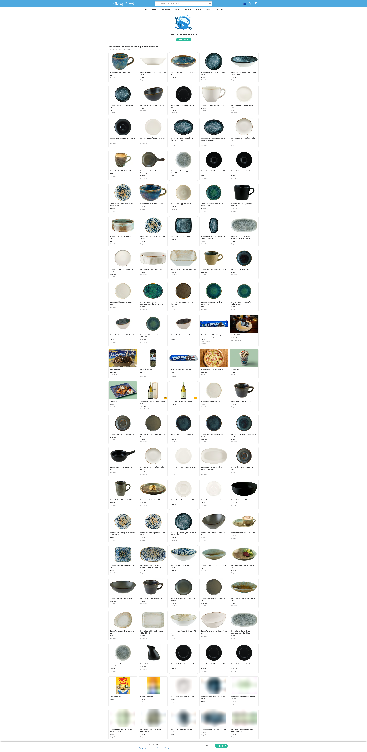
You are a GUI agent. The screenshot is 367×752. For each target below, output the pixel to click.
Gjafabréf (209, 9)
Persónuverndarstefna (156, 748)
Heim (145, 9)
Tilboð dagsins (165, 9)
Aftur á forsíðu (183, 39)
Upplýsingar (143, 748)
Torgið (154, 9)
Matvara (177, 9)
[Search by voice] (210, 4)
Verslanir (198, 9)
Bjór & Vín (219, 9)
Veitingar (188, 9)
